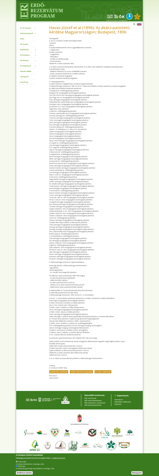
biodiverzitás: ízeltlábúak (58, 372)
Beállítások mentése (24, 473)
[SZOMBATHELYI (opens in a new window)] (92, 432)
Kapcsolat (118, 404)
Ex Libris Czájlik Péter (103, 372)
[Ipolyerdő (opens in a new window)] (98, 445)
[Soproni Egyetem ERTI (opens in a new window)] (65, 399)
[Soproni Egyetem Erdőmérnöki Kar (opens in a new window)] (49, 399)
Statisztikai (21, 466)
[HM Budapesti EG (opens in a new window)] (130, 432)
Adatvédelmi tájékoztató (123, 402)
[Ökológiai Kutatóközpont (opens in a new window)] (116, 16)
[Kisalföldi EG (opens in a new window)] (73, 445)
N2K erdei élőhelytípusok (93, 400)
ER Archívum (24, 60)
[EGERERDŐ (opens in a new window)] (28, 432)
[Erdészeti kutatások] (137, 16)
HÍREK (22, 39)
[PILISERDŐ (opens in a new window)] (67, 432)
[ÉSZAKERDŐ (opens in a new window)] (41, 432)
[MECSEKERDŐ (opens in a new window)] (117, 432)
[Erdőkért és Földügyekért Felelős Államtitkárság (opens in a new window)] (79, 419)
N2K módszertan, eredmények (94, 403)
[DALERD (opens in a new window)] (111, 445)
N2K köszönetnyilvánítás (92, 405)
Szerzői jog (24, 82)
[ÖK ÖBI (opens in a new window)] (31, 399)
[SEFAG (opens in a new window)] (34, 445)
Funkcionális (22, 462)
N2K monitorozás (90, 398)
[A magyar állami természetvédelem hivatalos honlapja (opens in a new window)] (130, 16)
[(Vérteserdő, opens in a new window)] (47, 445)
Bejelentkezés (123, 395)
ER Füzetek (24, 44)
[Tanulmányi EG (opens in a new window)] (60, 445)
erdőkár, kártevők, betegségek (81, 372)
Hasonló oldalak (25, 71)
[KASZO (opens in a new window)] (124, 445)
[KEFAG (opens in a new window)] (85, 445)
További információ (58, 458)
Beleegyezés (137, 473)
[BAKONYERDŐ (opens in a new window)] (79, 432)
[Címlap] (23, 11)
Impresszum (119, 399)
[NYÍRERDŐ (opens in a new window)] (54, 432)
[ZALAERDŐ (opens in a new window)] (105, 432)
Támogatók (24, 77)
